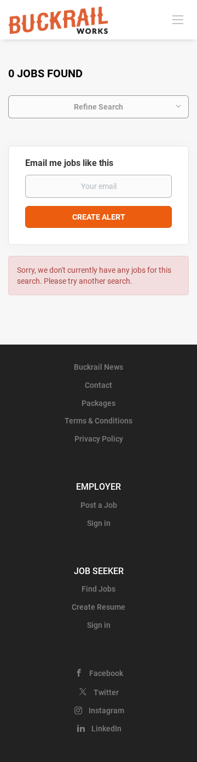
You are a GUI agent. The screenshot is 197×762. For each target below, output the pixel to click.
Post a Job (98, 505)
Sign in (99, 523)
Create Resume (98, 607)
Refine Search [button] (98, 106)
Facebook (106, 673)
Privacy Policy (98, 438)
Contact (98, 385)
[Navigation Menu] (177, 19)
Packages (98, 403)
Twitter (106, 692)
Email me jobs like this (69, 163)
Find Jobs (98, 589)
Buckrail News (98, 367)
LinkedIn (106, 728)
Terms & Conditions (98, 420)
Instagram (106, 710)
